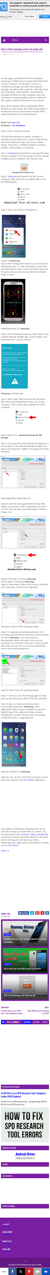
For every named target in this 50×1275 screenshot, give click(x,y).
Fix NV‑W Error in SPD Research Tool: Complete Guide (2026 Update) (23, 1094)
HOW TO (9, 54)
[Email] (37, 1271)
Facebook (24, 834)
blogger (36, 1022)
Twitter (33, 834)
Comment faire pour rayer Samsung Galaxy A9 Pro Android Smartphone (25, 940)
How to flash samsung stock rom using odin (19, 995)
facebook (27, 1022)
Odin (16, 122)
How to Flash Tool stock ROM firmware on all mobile (22, 968)
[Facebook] (12, 1271)
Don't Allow (29, 16)
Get (14, 125)
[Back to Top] (25, 1261)
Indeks (39, 1264)
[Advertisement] (25, 804)
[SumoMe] (46, 1271)
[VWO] (9, 17)
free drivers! (13, 845)
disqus (45, 1022)
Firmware (20, 125)
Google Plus (42, 834)
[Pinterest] (29, 1271)
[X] (21, 1271)
